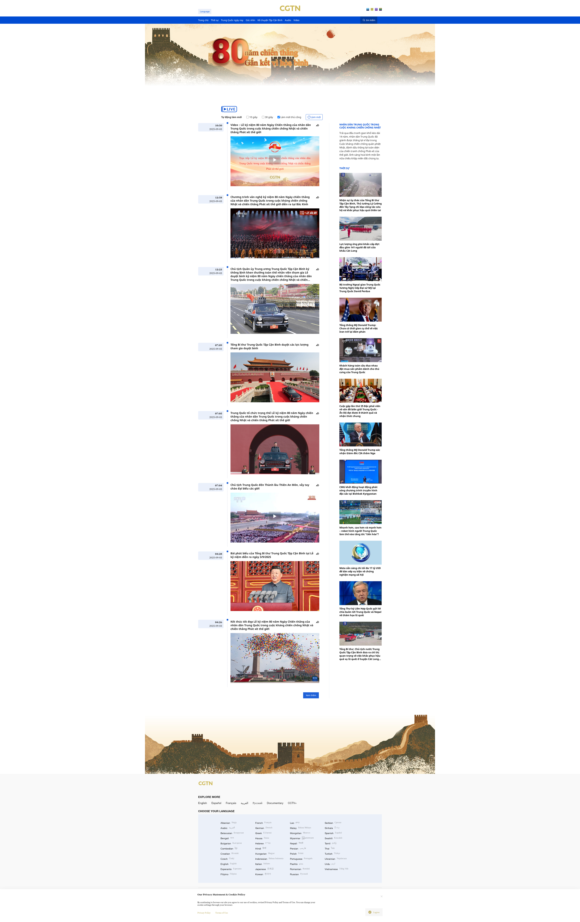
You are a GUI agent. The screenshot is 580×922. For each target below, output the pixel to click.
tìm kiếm (370, 20)
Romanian (300, 869)
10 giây (253, 117)
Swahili (333, 838)
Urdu (330, 863)
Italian (262, 863)
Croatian (230, 853)
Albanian (229, 822)
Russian (299, 874)
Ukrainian (336, 858)
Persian (298, 848)
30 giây (269, 117)
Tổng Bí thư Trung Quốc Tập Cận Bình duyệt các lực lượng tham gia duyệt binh (269, 346)
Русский (257, 803)
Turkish (332, 853)
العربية (244, 803)
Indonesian (269, 858)
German (263, 828)
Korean (263, 874)
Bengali (227, 838)
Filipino (229, 874)
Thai (330, 848)
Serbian (333, 822)
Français (231, 803)
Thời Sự (344, 168)
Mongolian (300, 833)
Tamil (331, 843)
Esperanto (231, 869)
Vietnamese (336, 869)
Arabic (228, 828)
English (202, 803)
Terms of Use (221, 912)
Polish (296, 853)
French (263, 822)
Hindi (260, 848)
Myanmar (302, 838)
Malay (300, 828)
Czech (227, 858)
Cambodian (229, 848)
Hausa (262, 838)
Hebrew (263, 843)
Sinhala (332, 828)
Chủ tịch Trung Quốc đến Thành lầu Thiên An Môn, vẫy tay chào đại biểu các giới (269, 486)
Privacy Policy (204, 912)
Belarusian (232, 833)
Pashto (296, 863)
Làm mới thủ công (290, 117)
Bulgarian (231, 843)
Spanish (333, 833)
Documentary (275, 803)
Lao (295, 822)
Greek (263, 833)
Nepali (296, 843)
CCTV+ (292, 803)
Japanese (264, 869)
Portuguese (301, 858)
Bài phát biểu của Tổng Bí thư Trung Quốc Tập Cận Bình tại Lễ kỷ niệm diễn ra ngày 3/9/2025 (271, 555)
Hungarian (265, 853)
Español (216, 803)
